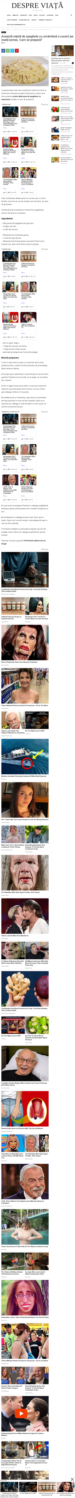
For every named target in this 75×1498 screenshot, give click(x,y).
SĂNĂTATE (15, 15)
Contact (34, 20)
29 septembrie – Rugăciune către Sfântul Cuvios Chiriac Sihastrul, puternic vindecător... (67, 148)
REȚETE (36, 15)
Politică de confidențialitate (16, 24)
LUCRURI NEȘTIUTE (24, 20)
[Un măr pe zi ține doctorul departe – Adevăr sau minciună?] (55, 109)
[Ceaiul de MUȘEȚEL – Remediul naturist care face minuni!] (55, 159)
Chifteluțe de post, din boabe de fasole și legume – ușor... (66, 137)
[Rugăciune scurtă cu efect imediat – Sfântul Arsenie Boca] (55, 88)
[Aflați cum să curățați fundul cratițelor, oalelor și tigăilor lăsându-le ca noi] (55, 118)
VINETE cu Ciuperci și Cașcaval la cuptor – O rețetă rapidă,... (67, 79)
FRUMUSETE (23, 15)
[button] (71, 15)
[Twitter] (12, 51)
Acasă (3, 29)
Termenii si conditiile (45, 20)
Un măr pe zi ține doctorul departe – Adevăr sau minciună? (67, 109)
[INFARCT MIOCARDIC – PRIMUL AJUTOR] (55, 129)
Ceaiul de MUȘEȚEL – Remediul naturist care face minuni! (67, 159)
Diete (30, 15)
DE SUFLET (42, 15)
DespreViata (54, 63)
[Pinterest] (17, 51)
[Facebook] (3, 51)
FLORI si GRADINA (12, 20)
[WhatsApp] (8, 51)
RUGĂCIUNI (50, 15)
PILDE (56, 15)
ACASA (9, 15)
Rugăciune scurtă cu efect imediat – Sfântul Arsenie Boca (67, 89)
